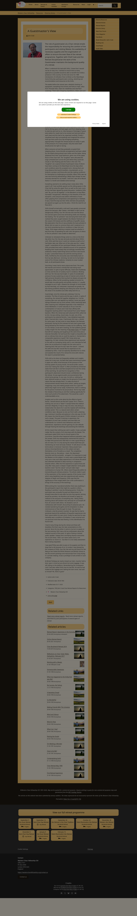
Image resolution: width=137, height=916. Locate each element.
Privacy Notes (95, 123)
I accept (68, 109)
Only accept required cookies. (68, 117)
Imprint (104, 123)
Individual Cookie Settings (68, 114)
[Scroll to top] (3, 912)
